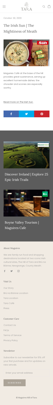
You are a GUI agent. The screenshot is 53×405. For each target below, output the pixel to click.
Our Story (9, 287)
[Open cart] (49, 6)
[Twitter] (11, 271)
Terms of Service (12, 335)
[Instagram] (18, 271)
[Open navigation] (4, 6)
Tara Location (11, 298)
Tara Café (9, 303)
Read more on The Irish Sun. (18, 101)
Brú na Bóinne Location (16, 293)
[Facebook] (5, 271)
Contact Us (10, 325)
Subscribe (14, 383)
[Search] (44, 6)
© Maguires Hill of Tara (26, 397)
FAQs (6, 330)
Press (6, 308)
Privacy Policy (11, 340)
